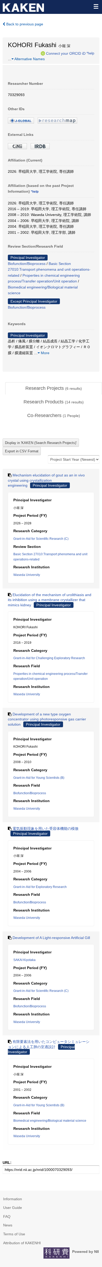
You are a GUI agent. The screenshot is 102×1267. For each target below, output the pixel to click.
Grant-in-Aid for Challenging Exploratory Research (49, 658)
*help (90, 53)
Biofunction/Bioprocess (27, 264)
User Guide (12, 1207)
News (7, 1225)
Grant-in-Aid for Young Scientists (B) (38, 778)
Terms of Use (14, 1234)
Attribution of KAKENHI (22, 1243)
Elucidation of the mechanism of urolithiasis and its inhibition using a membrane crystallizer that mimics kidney (49, 600)
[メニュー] (95, 6)
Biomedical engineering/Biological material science (49, 1120)
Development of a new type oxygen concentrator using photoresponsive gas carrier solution (47, 719)
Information (12, 1199)
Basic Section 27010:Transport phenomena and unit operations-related (49, 269)
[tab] (53, 388)
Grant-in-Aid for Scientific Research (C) (41, 539)
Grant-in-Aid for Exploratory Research (40, 887)
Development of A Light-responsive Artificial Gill (51, 938)
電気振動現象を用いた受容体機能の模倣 (45, 828)
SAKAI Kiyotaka (24, 960)
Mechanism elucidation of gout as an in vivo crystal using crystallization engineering (46, 480)
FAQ (6, 1216)
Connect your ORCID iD (66, 53)
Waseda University (26, 575)
